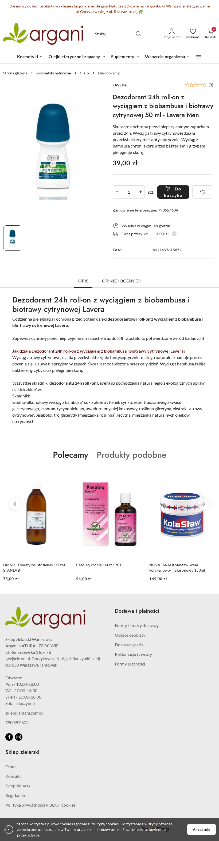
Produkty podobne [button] (131, 455)
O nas (10, 766)
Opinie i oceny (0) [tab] (121, 280)
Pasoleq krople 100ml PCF (26, 565)
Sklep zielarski (18, 785)
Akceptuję (201, 829)
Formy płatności (130, 663)
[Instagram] (18, 737)
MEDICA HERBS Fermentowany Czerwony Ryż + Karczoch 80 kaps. (179, 567)
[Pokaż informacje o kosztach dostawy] (174, 234)
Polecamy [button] (70, 455)
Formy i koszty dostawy (137, 625)
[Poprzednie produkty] (15, 504)
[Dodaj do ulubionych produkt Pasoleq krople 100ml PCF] (64, 476)
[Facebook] (9, 737)
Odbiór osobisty (130, 634)
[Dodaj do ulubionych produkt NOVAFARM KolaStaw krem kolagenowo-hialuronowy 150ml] (137, 476)
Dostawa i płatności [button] (137, 611)
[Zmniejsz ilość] (117, 192)
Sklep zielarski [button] (22, 752)
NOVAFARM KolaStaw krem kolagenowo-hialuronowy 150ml (104, 567)
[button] (199, 56)
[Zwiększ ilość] (140, 192)
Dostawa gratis (129, 644)
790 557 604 (17, 722)
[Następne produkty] (204, 504)
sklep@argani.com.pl (24, 712)
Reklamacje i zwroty (133, 654)
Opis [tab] (83, 280)
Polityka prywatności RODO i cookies (40, 804)
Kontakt (13, 776)
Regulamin (15, 795)
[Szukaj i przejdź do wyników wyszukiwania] (138, 34)
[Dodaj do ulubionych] (202, 192)
